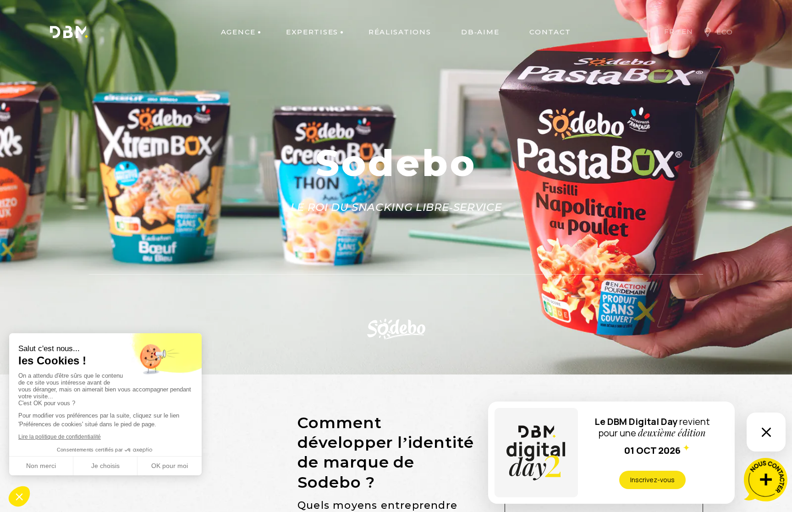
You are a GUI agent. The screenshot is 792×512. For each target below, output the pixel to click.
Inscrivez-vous (652, 479)
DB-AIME (480, 32)
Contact (550, 32)
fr (669, 31)
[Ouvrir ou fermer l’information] (766, 432)
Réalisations (399, 32)
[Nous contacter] (765, 479)
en (687, 31)
